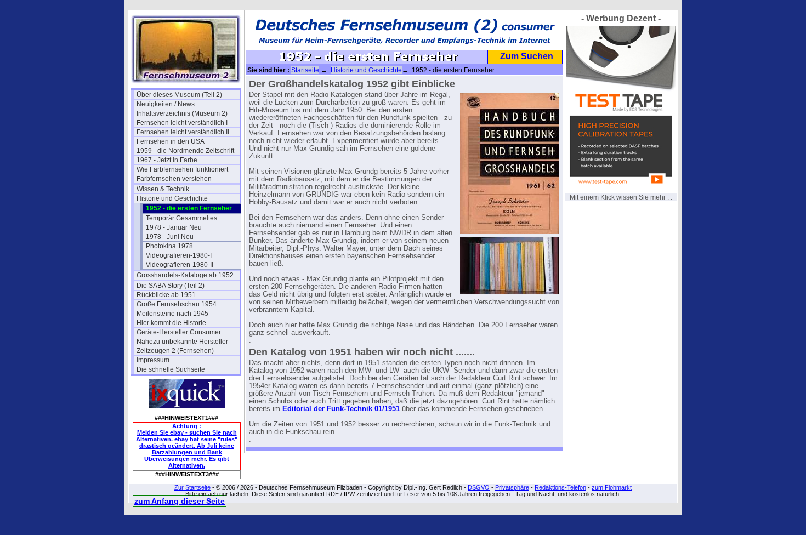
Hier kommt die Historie (171, 323)
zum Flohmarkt (612, 487)
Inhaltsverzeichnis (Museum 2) (182, 113)
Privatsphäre (512, 487)
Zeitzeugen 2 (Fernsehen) (175, 351)
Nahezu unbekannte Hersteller (182, 341)
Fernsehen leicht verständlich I (182, 123)
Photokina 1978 (169, 246)
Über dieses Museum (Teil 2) (179, 95)
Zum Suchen (526, 56)
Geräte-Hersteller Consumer (179, 332)
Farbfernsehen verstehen (174, 179)
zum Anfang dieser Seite (179, 501)
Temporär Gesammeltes (181, 218)
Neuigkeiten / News (166, 104)
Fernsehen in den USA (171, 141)
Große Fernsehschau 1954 (177, 304)
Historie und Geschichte (172, 198)
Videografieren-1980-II (179, 265)
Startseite (305, 70)
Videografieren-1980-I (179, 255)
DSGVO (479, 487)
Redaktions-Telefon (560, 487)
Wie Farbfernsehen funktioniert (182, 169)
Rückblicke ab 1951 (166, 295)
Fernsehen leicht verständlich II (183, 132)
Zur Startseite (192, 487)
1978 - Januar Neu (174, 227)
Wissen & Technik (163, 189)
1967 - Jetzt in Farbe (167, 160)
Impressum (153, 360)
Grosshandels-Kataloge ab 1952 (185, 275)
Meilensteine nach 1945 (172, 313)
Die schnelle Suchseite (171, 369)
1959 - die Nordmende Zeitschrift (185, 151)
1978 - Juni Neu (170, 237)
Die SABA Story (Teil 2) (171, 285)
